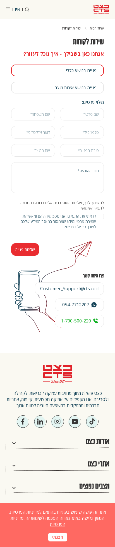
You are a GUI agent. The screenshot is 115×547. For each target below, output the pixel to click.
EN (17, 9)
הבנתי (57, 537)
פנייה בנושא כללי (81, 70)
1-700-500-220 (76, 321)
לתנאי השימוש (93, 208)
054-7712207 (75, 305)
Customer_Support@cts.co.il (69, 288)
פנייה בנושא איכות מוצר (76, 88)
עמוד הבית (97, 28)
